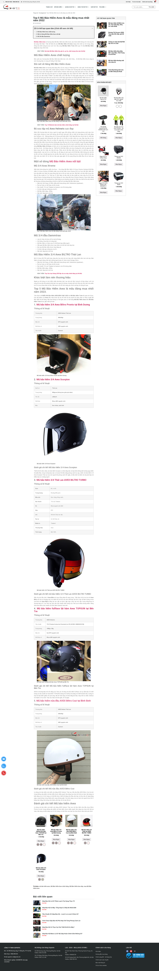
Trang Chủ (49, 7)
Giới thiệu (98, 951)
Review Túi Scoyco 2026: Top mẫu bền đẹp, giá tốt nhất (116, 34)
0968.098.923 (16, 1)
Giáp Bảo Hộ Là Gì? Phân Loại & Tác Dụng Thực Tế (58, 901)
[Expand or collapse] (92, 28)
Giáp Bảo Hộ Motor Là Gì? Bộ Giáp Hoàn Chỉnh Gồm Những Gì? (62, 933)
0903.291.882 (8, 1)
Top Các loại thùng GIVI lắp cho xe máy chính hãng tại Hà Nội (63, 273)
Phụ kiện (102, 7)
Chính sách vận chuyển (102, 959)
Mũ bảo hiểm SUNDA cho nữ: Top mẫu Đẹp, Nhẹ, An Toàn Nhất (116, 24)
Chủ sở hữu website (101, 965)
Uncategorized (42, 13)
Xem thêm (44, 903)
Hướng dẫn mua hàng (101, 954)
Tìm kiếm (151, 7)
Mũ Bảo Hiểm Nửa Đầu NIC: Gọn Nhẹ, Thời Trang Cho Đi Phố (116, 52)
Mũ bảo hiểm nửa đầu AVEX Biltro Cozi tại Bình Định (63, 700)
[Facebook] (127, 951)
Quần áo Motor (69, 7)
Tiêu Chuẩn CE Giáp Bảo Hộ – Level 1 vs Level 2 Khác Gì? (60, 914)
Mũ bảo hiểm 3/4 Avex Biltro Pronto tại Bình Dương (63, 304)
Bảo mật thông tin (100, 962)
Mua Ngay (41, 841)
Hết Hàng (103, 137)
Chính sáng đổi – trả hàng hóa (104, 957)
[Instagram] (134, 951)
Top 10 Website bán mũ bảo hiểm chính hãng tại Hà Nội (61, 125)
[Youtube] (131, 951)
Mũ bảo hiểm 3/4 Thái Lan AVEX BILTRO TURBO (61, 480)
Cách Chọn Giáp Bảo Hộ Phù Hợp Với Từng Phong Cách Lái (61, 920)
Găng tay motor (83, 7)
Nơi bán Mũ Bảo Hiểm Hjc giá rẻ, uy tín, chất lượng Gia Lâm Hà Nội (65, 51)
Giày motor (94, 7)
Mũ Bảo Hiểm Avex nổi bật (65, 161)
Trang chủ (35, 13)
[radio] (117, 106)
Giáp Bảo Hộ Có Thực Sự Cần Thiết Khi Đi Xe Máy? (58, 927)
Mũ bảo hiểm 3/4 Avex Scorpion (53, 379)
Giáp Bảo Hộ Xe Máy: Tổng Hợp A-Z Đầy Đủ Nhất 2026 (59, 907)
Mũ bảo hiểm (58, 7)
